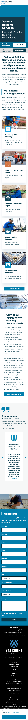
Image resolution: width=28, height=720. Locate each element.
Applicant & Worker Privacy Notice (14, 702)
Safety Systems (14, 686)
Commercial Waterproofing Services (14, 630)
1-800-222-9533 (14, 666)
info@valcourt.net (14, 664)
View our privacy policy (13, 712)
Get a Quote (20, 45)
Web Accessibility (14, 700)
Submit (14, 619)
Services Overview (14, 288)
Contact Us (14, 676)
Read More (14, 479)
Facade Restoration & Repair (14, 688)
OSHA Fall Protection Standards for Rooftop (14, 635)
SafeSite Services (14, 693)
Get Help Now (19, 50)
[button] (25, 458)
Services (14, 679)
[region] (14, 714)
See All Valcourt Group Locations (14, 657)
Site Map (14, 704)
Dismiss (14, 717)
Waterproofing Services (14, 690)
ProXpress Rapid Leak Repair (14, 683)
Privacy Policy (14, 698)
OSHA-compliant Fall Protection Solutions (14, 632)
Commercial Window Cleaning (14, 681)
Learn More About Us (14, 394)
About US (14, 673)
